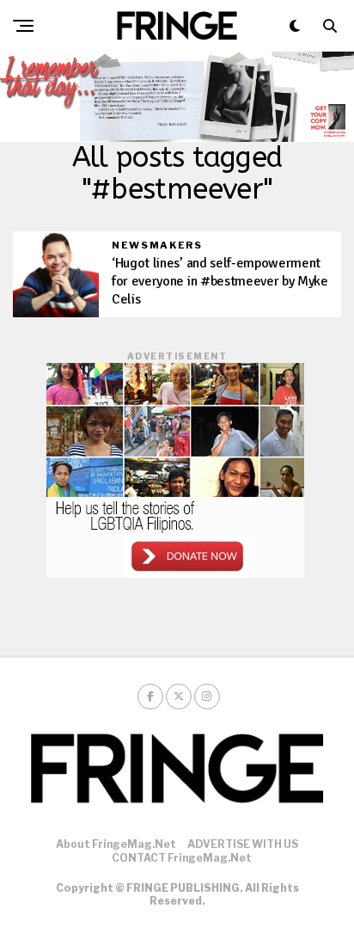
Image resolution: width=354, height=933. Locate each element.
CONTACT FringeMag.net (182, 857)
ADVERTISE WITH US (242, 844)
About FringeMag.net (116, 844)
